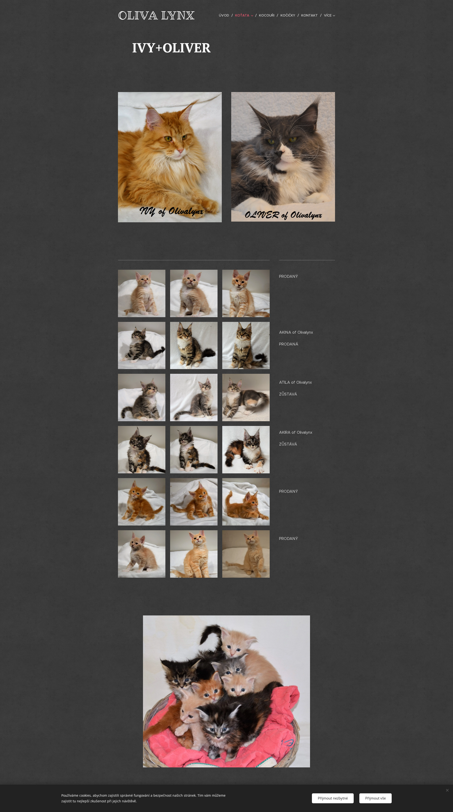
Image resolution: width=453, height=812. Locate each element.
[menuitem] (225, 15)
